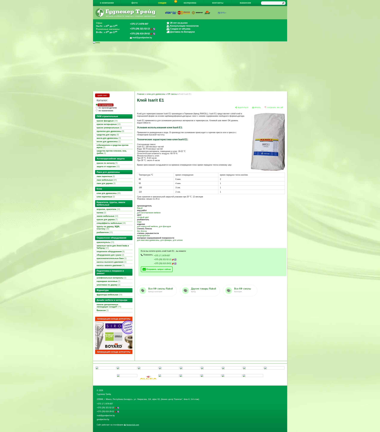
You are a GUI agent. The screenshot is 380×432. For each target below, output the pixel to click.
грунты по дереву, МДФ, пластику (108, 227)
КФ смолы (172, 94)
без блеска (142, 231)
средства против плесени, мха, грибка (112, 152)
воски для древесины (108, 141)
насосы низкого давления (110, 265)
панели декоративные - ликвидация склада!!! (108, 305)
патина (101, 213)
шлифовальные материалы (111, 278)
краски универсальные (109, 128)
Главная (140, 94)
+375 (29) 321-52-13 (140, 28)
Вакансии (102, 310)
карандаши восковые (108, 281)
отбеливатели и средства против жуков (112, 146)
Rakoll (139, 208)
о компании (107, 2)
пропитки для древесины (110, 131)
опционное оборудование (110, 251)
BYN (223, 13)
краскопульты (105, 242)
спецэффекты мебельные (111, 223)
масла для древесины (108, 138)
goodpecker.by (103, 419)
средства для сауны (107, 135)
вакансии (245, 2)
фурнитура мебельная (109, 295)
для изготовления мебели (149, 213)
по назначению (106, 110)
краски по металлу (107, 163)
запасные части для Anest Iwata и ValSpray (113, 247)
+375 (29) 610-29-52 (140, 33)
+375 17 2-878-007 (139, 24)
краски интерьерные (108, 124)
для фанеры (166, 240)
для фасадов (165, 226)
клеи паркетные (105, 197)
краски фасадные (107, 121)
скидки (162, 2)
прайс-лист (102, 95)
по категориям (106, 105)
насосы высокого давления (111, 262)
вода (139, 222)
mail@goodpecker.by (106, 415)
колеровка (190, 2)
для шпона (177, 240)
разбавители (104, 232)
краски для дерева (107, 219)
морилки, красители (108, 209)
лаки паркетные (105, 176)
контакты (217, 2)
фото (134, 2)
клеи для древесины (108, 193)
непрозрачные (143, 235)
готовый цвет (143, 217)
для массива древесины (148, 240)
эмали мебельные (107, 216)
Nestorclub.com (132, 425)
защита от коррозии (108, 166)
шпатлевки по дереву (108, 285)
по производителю (108, 108)
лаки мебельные (106, 180)
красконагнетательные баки (111, 258)
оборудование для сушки (110, 255)
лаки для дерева (106, 183)
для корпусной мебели (147, 226)
